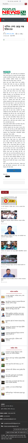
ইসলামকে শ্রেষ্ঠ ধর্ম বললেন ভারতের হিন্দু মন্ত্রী (15, 321)
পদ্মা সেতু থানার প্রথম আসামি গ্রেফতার (20, 429)
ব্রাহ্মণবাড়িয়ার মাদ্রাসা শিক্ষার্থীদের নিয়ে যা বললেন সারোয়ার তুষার (13, 279)
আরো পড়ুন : (5, 192)
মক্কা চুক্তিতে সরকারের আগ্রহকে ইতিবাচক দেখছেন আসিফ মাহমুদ (13, 221)
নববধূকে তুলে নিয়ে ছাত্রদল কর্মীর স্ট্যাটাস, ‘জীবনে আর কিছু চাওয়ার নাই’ (15, 308)
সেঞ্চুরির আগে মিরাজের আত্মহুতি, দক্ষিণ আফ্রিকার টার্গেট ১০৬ (16, 432)
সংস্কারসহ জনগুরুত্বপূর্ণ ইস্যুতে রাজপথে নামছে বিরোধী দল (13, 264)
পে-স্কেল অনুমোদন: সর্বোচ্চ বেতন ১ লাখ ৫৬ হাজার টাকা (13, 206)
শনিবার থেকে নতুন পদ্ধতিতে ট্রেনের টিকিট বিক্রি (15, 358)
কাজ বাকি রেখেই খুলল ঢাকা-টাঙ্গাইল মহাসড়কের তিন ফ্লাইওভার (14, 375)
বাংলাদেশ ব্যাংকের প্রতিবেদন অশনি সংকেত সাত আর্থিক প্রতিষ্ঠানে (14, 352)
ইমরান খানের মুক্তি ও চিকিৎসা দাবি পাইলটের (14, 339)
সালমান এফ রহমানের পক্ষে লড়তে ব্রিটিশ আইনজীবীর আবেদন (14, 251)
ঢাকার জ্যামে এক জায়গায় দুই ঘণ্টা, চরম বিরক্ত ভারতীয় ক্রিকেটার (15, 381)
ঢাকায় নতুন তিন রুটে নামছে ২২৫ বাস (14, 364)
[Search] (26, 4)
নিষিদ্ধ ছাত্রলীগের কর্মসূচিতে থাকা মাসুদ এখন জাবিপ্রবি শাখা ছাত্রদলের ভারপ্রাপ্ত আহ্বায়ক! (13, 236)
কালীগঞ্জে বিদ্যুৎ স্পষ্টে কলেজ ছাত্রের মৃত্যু (15, 392)
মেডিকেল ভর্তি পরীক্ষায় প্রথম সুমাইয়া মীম (15, 369)
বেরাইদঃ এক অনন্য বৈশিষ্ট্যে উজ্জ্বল (14, 387)
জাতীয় (13, 36)
